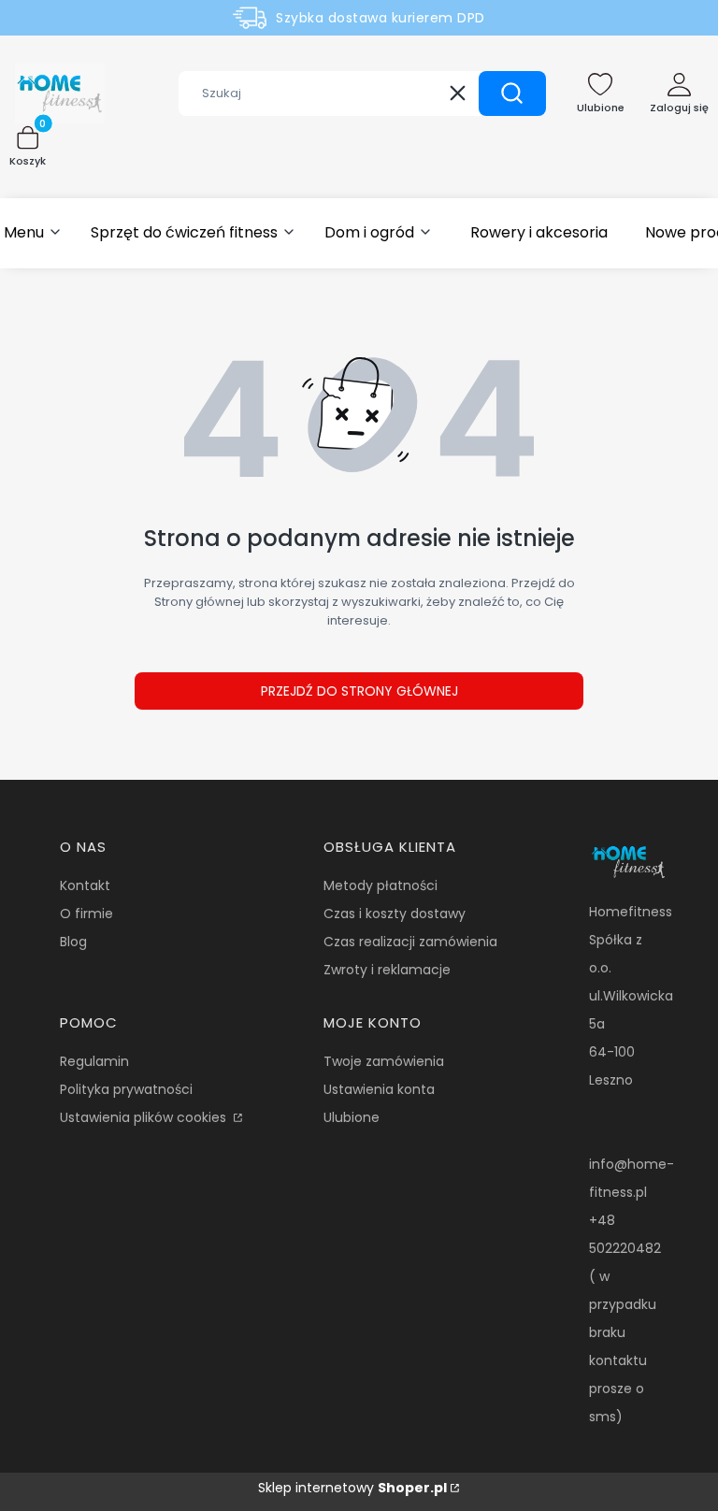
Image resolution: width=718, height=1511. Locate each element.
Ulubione (351, 1117)
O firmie (86, 913)
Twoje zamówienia (383, 1061)
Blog (73, 941)
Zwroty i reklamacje (387, 969)
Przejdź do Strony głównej (359, 691)
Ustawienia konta (379, 1089)
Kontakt (85, 885)
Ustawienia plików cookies (145, 1117)
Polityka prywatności (126, 1089)
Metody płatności (380, 885)
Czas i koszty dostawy (394, 913)
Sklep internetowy (352, 1487)
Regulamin (94, 1061)
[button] (512, 93)
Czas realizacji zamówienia (410, 941)
